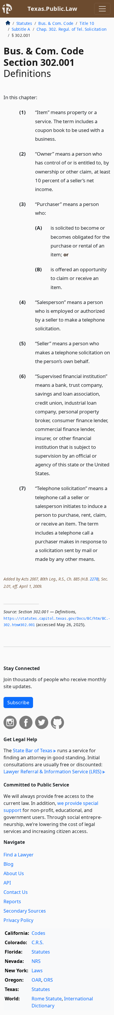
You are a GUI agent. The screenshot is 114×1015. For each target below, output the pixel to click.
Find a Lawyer (19, 854)
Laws (37, 970)
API (7, 883)
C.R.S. (38, 942)
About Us (14, 873)
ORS (48, 980)
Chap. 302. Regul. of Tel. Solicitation (71, 29)
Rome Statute (47, 998)
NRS (36, 961)
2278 (94, 579)
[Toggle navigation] (102, 9)
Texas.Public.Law (52, 9)
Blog (8, 864)
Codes (38, 933)
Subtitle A (21, 29)
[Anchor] (40, 97)
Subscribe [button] (18, 702)
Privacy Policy (18, 920)
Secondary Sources (25, 911)
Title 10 (87, 23)
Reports (12, 901)
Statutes (24, 23)
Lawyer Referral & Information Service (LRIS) (52, 771)
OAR (36, 980)
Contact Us (16, 892)
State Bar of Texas (32, 750)
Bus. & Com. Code (55, 23)
